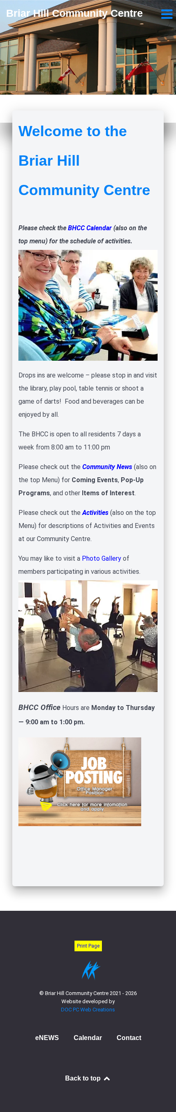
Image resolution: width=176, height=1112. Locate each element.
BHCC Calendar (90, 228)
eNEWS (47, 1037)
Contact (129, 1037)
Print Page (88, 946)
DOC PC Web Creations (88, 1009)
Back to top (83, 1078)
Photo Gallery (101, 558)
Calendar (88, 1037)
